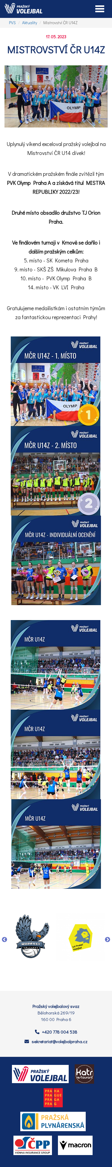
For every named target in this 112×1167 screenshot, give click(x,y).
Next (108, 940)
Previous (4, 940)
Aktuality (29, 22)
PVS (12, 22)
